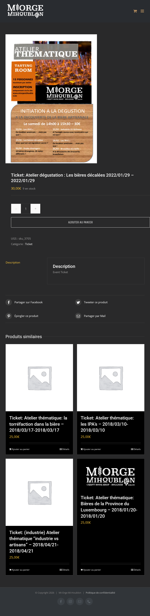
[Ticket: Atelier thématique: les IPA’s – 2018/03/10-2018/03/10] (110, 377)
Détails (65, 449)
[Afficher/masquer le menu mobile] (143, 11)
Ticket (28, 244)
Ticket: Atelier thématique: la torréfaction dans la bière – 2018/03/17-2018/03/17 (38, 424)
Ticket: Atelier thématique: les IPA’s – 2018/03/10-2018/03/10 (107, 424)
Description (13, 262)
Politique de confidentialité (100, 592)
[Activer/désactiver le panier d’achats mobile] (135, 11)
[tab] (23, 262)
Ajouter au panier (80, 222)
